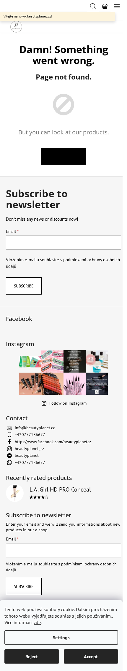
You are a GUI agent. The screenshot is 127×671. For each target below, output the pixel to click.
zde (37, 622)
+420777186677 (30, 434)
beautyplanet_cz (29, 448)
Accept (91, 656)
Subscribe (24, 286)
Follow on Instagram (68, 403)
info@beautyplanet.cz (35, 427)
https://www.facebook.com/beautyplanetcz (53, 441)
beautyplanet (27, 455)
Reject (31, 656)
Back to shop (63, 156)
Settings (61, 637)
